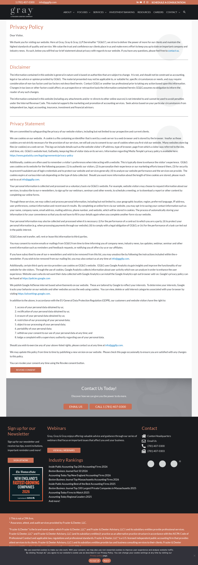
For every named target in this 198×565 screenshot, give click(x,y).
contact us (173, 50)
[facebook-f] (144, 2)
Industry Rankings (66, 460)
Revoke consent (25, 370)
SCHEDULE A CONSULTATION (169, 2)
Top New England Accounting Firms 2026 (80, 475)
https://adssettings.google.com (34, 293)
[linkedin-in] (138, 2)
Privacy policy (96, 555)
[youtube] (141, 2)
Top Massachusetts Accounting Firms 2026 (84, 479)
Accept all (94, 561)
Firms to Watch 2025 (69, 492)
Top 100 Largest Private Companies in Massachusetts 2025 (92, 488)
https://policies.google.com (36, 278)
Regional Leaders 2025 (70, 496)
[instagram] (147, 2)
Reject (107, 561)
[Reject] (194, 555)
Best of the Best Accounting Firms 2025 (82, 483)
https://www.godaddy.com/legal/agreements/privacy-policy (41, 155)
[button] (184, 12)
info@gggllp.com (48, 2)
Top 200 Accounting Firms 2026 (78, 466)
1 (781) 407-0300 (24, 2)
